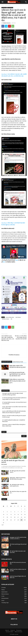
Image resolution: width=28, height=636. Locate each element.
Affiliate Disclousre (18, 631)
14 (18, 514)
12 (11, 514)
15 (21, 514)
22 (21, 517)
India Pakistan (18, 317)
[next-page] (5, 386)
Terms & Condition (9, 631)
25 (7, 520)
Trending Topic (10, 7)
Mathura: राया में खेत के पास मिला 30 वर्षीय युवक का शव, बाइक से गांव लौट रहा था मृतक (14, 416)
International (7, 5)
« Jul (2, 524)
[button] (2, 2)
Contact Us (12, 630)
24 (3, 520)
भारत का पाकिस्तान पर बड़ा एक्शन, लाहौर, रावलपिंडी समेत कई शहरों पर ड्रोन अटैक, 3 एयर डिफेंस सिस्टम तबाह (7, 338)
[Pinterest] (9, 26)
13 (14, 514)
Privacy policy (19, 630)
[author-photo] (14, 352)
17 (3, 517)
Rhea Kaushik (4, 464)
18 (7, 517)
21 (18, 517)
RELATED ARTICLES (6, 361)
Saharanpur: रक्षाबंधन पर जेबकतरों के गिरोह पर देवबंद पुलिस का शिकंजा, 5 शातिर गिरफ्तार (13, 425)
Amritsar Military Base (10, 317)
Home (2, 5)
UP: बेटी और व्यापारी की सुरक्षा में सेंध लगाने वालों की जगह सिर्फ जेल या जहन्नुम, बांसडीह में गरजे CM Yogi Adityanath (14, 398)
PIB (11, 319)
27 (14, 520)
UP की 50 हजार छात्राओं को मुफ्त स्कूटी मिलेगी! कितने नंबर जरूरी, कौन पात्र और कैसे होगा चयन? (17, 374)
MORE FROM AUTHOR (18, 361)
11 (7, 514)
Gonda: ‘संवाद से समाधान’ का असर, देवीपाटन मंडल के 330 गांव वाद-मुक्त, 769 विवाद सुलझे (14, 407)
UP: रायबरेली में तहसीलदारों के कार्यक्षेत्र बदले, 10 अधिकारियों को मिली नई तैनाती (13, 421)
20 (14, 517)
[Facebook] (2, 26)
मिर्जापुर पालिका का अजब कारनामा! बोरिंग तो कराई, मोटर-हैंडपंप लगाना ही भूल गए (17, 381)
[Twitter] (6, 26)
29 (21, 520)
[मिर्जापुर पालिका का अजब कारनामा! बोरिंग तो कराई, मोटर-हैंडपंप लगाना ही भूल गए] (5, 381)
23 (24, 517)
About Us (7, 630)
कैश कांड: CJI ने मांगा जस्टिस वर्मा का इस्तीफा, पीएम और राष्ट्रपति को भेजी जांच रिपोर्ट (21, 337)
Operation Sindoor (5, 319)
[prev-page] (2, 386)
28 (18, 520)
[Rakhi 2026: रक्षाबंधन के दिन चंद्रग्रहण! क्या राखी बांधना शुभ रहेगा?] (5, 367)
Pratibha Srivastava (6, 22)
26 (11, 520)
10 (3, 514)
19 (11, 517)
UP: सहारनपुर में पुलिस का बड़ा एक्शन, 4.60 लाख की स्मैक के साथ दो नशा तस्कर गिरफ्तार (14, 403)
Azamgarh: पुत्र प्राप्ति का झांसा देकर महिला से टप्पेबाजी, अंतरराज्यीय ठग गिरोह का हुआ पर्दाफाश (12, 394)
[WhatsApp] (12, 26)
